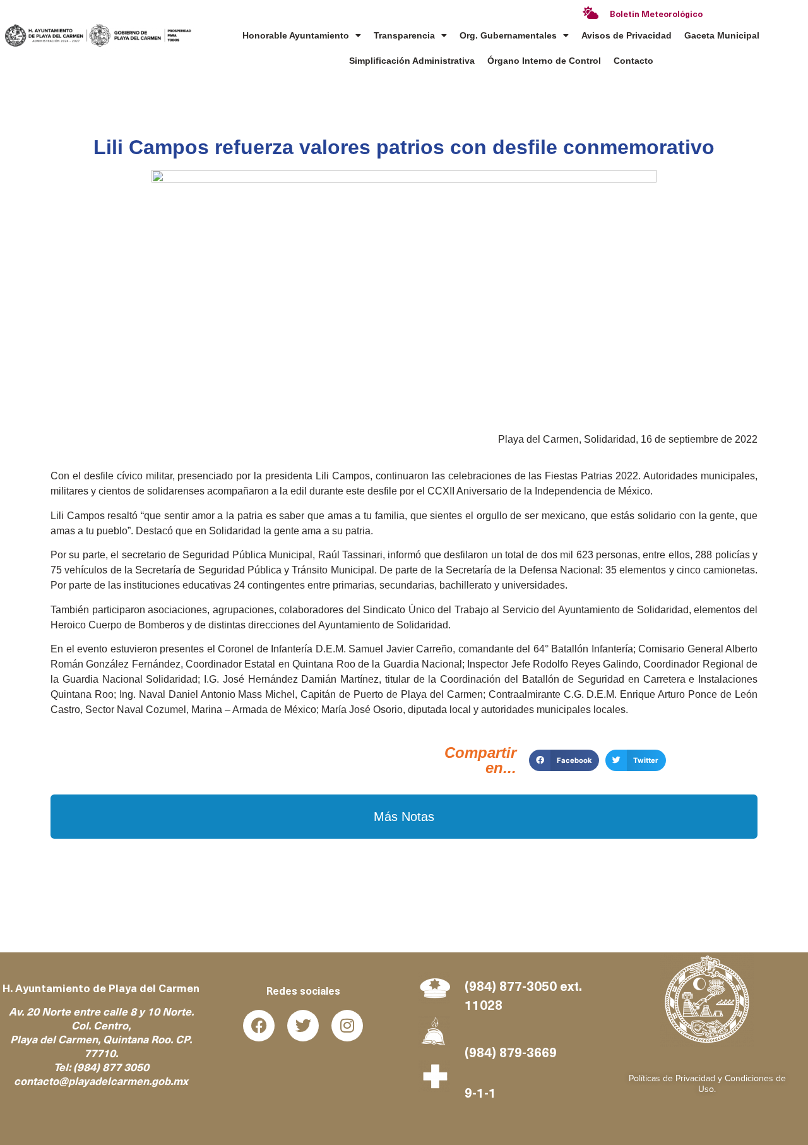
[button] (564, 760)
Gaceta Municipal (721, 35)
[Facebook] (259, 1025)
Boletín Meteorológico (656, 15)
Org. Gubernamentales (508, 35)
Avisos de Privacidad (626, 35)
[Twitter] (303, 1025)
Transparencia (404, 35)
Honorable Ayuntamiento (295, 35)
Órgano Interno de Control (544, 61)
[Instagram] (347, 1025)
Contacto (633, 61)
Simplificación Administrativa (412, 61)
